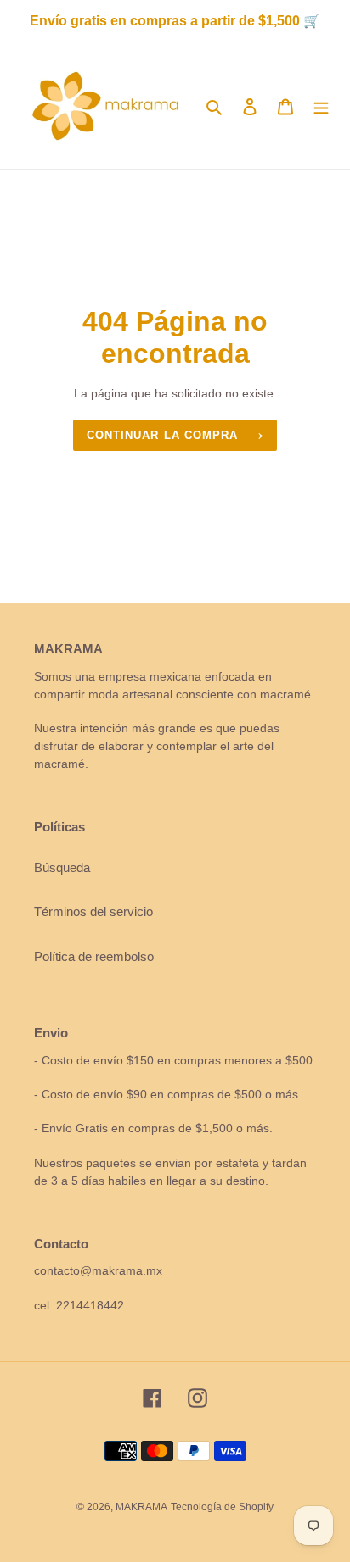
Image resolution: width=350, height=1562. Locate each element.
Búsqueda (62, 867)
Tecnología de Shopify (222, 1507)
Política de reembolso (94, 956)
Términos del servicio (93, 911)
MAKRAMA (141, 1507)
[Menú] (321, 106)
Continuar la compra (162, 435)
